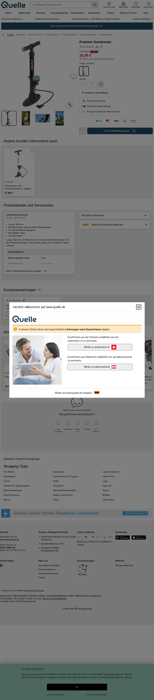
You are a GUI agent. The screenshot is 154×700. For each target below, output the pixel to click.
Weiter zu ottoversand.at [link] (97, 367)
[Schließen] (138, 307)
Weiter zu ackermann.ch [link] (97, 347)
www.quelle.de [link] (74, 393)
